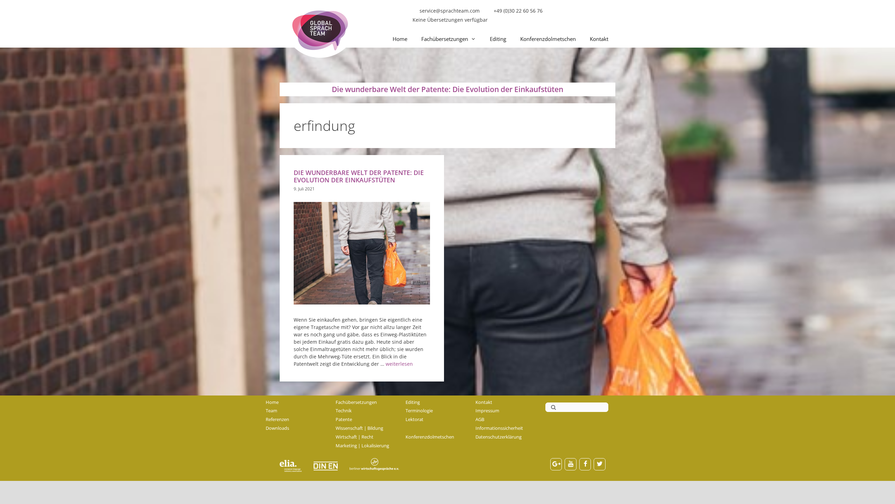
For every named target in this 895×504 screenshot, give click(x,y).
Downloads (277, 428)
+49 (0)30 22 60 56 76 (518, 10)
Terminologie (419, 410)
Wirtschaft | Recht (354, 437)
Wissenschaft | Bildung (359, 428)
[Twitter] (600, 464)
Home (400, 38)
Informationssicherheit (499, 428)
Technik (344, 410)
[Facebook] (585, 464)
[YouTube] (571, 464)
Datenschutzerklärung (498, 437)
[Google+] (556, 464)
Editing (498, 38)
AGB (479, 419)
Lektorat (414, 419)
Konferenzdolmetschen (548, 38)
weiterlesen (399, 363)
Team (271, 410)
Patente (344, 419)
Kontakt (599, 38)
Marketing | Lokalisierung (362, 445)
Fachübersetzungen (444, 38)
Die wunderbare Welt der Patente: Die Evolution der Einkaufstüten (359, 176)
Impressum (487, 410)
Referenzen (277, 419)
